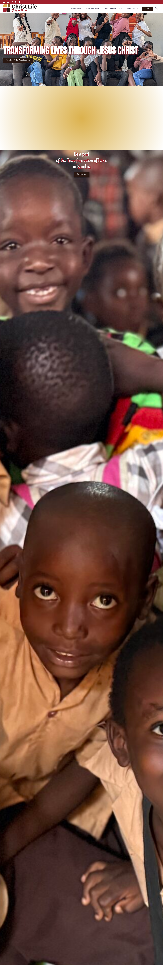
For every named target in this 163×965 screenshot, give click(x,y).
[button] (156, 8)
